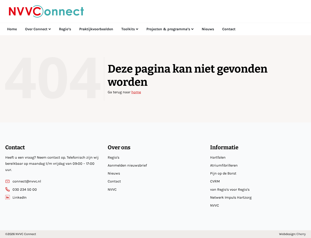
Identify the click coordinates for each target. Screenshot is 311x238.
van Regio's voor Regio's (230, 189)
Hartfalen (218, 157)
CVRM (215, 181)
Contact (114, 181)
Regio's (113, 157)
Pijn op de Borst (223, 173)
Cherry (301, 234)
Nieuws (114, 173)
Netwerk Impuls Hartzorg (231, 197)
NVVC (112, 189)
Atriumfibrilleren (224, 165)
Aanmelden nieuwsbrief (127, 165)
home (136, 92)
